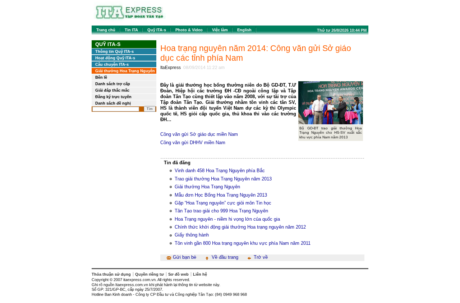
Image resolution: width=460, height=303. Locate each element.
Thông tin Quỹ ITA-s (114, 51)
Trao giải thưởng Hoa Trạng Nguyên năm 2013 (223, 179)
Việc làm (220, 30)
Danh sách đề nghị (113, 103)
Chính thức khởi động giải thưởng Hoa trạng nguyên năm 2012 (240, 227)
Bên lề (101, 77)
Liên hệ (200, 274)
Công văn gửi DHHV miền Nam (192, 142)
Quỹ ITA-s (156, 30)
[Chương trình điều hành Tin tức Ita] (130, 21)
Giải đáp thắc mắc (112, 90)
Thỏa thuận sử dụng (111, 274)
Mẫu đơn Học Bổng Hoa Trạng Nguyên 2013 (221, 195)
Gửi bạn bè (184, 257)
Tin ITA (131, 30)
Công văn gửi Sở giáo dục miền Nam (199, 134)
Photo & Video (189, 30)
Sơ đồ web (178, 274)
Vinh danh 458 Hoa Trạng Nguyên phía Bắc (220, 170)
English (244, 30)
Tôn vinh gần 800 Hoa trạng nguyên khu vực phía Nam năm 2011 (242, 243)
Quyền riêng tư (149, 274)
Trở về (261, 257)
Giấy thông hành (192, 235)
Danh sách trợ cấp (112, 84)
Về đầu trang (225, 257)
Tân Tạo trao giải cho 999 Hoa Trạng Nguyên (221, 211)
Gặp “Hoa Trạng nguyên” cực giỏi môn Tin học (223, 203)
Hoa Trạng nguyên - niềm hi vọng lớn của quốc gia (227, 219)
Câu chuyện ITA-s (112, 64)
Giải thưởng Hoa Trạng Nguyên (125, 71)
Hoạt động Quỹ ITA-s (115, 58)
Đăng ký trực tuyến (113, 97)
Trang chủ (105, 30)
